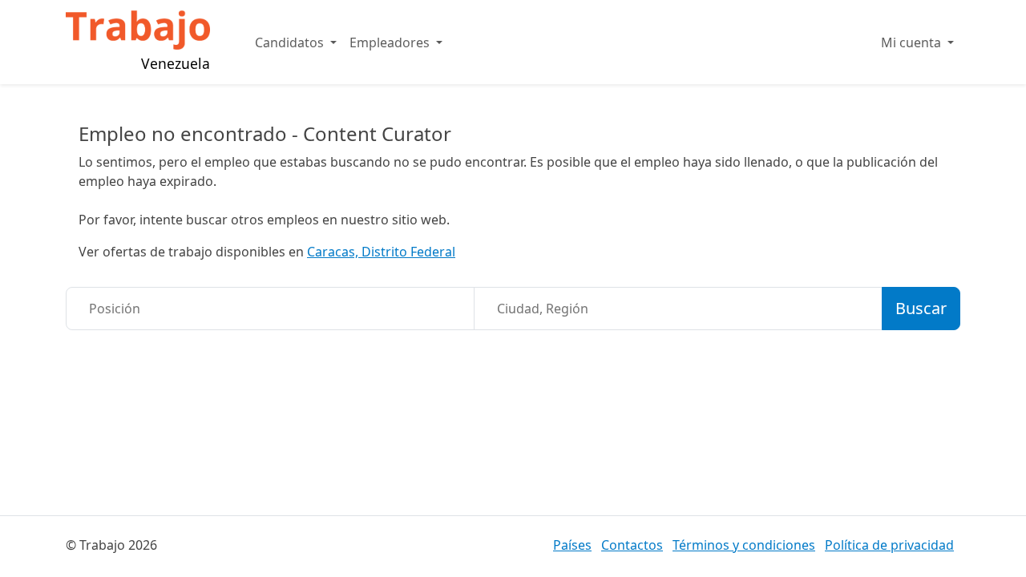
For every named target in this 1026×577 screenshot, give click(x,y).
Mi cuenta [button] (912, 42)
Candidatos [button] (291, 42)
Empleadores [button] (391, 42)
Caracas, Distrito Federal (381, 251)
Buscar (921, 308)
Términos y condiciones (744, 545)
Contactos (632, 545)
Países (572, 545)
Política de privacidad (889, 545)
